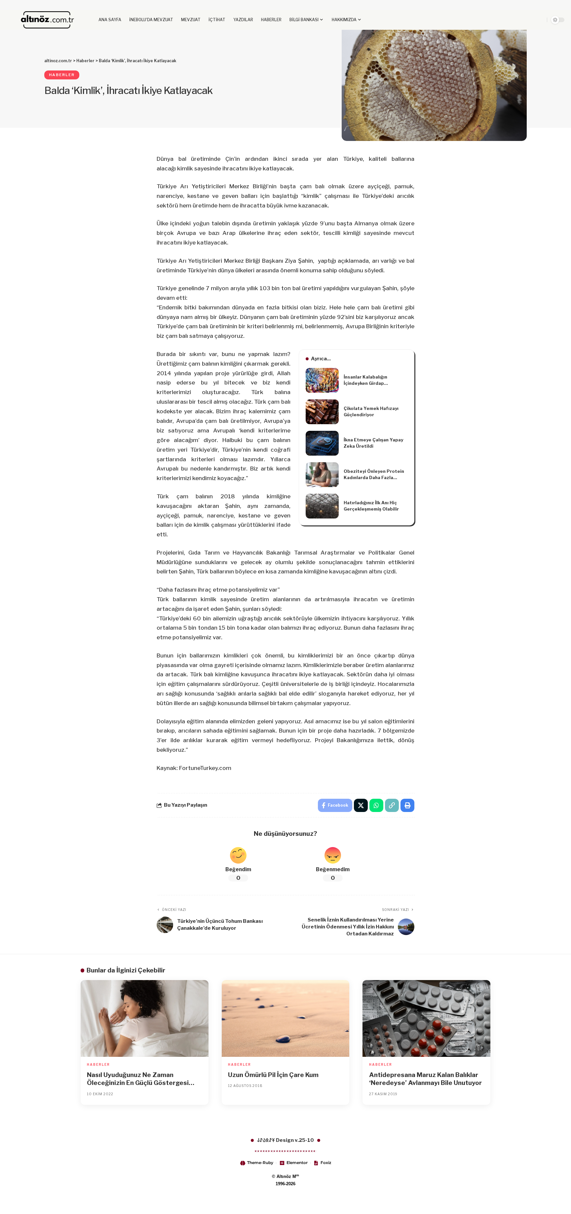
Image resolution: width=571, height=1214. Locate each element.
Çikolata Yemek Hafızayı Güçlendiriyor (371, 412)
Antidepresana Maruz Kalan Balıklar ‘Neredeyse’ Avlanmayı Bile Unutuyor (425, 1079)
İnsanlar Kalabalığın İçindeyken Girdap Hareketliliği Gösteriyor (370, 380)
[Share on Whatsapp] (376, 805)
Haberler (62, 74)
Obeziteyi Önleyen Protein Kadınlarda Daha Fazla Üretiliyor (374, 475)
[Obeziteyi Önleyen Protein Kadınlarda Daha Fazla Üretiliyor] (322, 474)
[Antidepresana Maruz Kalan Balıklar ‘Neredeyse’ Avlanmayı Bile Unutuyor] (426, 1018)
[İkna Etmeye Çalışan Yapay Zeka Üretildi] (322, 443)
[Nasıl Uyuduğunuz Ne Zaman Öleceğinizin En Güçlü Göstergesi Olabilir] (145, 1018)
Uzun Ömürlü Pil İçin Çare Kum (273, 1075)
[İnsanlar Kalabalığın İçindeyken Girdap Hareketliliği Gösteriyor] (322, 380)
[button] (526, 20)
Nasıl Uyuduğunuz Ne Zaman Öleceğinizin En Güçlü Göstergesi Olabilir (138, 1079)
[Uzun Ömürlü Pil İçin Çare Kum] (286, 1018)
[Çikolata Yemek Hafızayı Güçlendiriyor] (322, 411)
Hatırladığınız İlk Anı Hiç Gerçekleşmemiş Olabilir (371, 506)
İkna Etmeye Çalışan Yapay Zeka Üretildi (373, 443)
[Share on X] (361, 805)
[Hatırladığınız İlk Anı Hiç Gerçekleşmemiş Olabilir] (322, 506)
